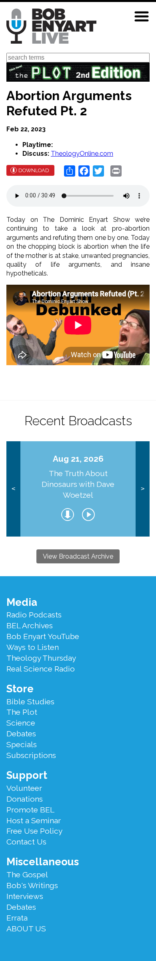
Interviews (24, 896)
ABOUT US (26, 928)
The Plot (21, 712)
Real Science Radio (40, 668)
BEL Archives (29, 625)
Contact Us (26, 841)
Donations (24, 798)
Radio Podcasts (34, 614)
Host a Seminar (33, 820)
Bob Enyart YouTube (42, 636)
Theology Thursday (41, 657)
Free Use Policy (34, 830)
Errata (17, 917)
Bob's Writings (32, 885)
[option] (78, 489)
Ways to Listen (32, 647)
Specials (21, 744)
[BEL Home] (51, 27)
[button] (142, 16)
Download (33, 170)
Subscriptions (31, 755)
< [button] (13, 488)
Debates (21, 733)
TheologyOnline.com (82, 153)
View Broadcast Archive (78, 556)
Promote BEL (30, 809)
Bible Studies (30, 701)
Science (20, 722)
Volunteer (24, 788)
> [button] (142, 488)
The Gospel (27, 874)
